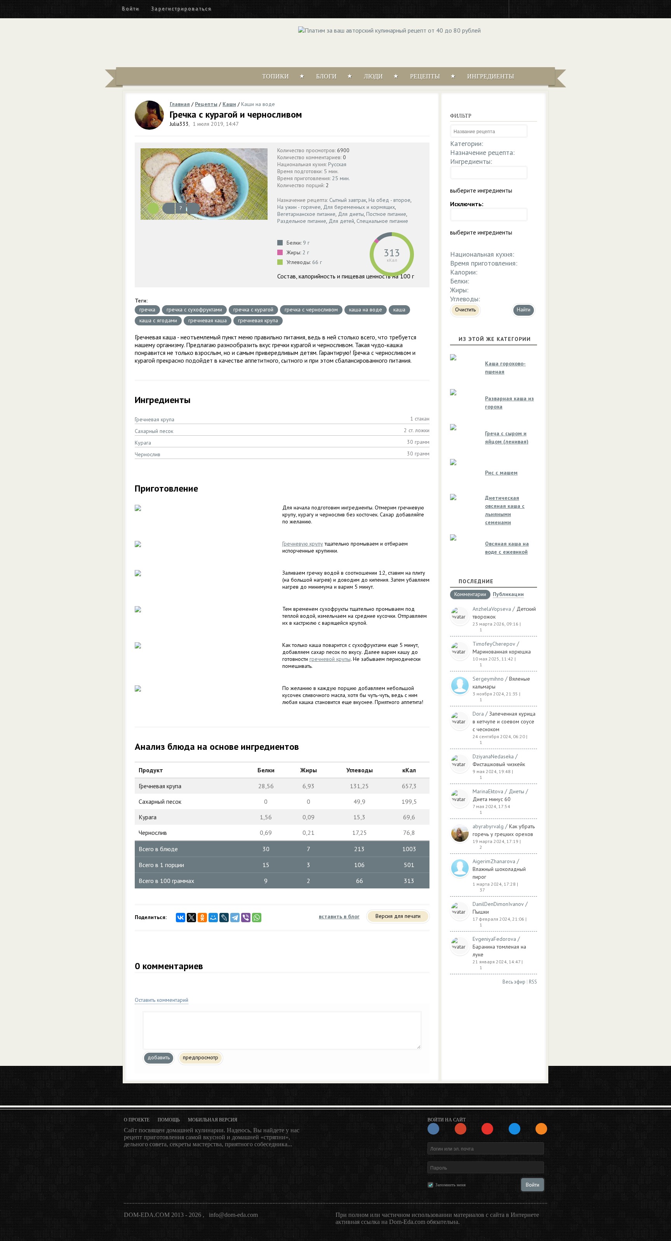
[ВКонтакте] (180, 917)
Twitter (534, 8)
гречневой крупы (330, 658)
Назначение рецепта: (482, 152)
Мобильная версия (212, 1120)
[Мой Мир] (213, 917)
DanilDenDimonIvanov (498, 903)
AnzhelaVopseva (492, 608)
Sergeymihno (488, 678)
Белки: (459, 280)
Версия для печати (398, 915)
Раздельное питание (301, 220)
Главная (180, 104)
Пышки (481, 911)
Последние (476, 581)
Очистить (465, 309)
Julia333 (179, 123)
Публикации (508, 595)
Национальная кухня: (482, 254)
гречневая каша (207, 320)
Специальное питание (382, 220)
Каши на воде (258, 104)
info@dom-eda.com (233, 1214)
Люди (373, 76)
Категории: (466, 143)
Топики (275, 76)
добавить (159, 1057)
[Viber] (245, 917)
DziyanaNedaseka (493, 756)
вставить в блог (339, 916)
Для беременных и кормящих (359, 206)
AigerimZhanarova (494, 861)
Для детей (341, 220)
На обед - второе (389, 199)
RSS (533, 982)
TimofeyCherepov (494, 643)
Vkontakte (548, 8)
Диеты (516, 791)
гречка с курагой (253, 309)
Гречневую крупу (302, 543)
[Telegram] (235, 917)
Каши (229, 104)
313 (392, 252)
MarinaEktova (488, 791)
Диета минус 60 (492, 799)
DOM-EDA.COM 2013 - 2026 (162, 1214)
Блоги (326, 76)
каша (399, 309)
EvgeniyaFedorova (494, 938)
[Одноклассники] (202, 917)
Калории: (463, 272)
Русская (337, 164)
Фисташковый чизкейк (499, 764)
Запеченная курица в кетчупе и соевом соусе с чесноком (504, 721)
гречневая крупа (258, 320)
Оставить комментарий (161, 999)
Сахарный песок (154, 431)
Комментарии (470, 594)
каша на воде (365, 309)
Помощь (169, 1120)
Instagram (520, 8)
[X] (191, 917)
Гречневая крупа (154, 419)
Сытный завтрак (347, 199)
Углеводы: (465, 298)
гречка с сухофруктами (194, 309)
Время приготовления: (483, 263)
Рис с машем (501, 472)
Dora (478, 713)
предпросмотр (200, 1057)
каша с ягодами (158, 320)
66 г (317, 262)
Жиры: (459, 289)
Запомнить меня (450, 1184)
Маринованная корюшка (502, 651)
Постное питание (386, 213)
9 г (306, 242)
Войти (130, 8)
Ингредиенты (490, 76)
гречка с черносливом (311, 309)
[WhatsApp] (256, 917)
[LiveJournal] (224, 917)
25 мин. (341, 178)
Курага (143, 442)
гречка (147, 309)
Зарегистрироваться (181, 8)
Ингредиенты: (471, 161)
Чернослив (147, 454)
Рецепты (425, 76)
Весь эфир (513, 982)
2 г (305, 252)
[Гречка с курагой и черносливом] (204, 184)
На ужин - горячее (299, 206)
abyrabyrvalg (488, 826)
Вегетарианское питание (306, 213)
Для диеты (351, 213)
